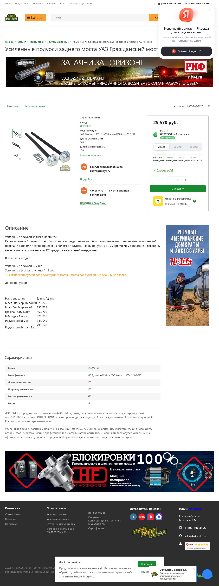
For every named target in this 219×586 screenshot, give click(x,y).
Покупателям (56, 508)
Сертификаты (96, 528)
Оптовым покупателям (61, 524)
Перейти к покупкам (93, 203)
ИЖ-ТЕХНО (85, 126)
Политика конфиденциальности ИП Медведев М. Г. (104, 520)
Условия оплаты (57, 514)
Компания (12, 508)
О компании (13, 514)
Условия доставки (58, 519)
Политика (11, 524)
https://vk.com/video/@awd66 (150, 516)
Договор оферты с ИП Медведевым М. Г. (60, 530)
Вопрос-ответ (96, 512)
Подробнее (87, 179)
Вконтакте (133, 516)
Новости (10, 519)
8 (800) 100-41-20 (195, 528)
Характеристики (35, 106)
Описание (13, 106)
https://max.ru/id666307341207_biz (159, 516)
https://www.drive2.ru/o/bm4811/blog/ (141, 516)
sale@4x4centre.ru (196, 536)
